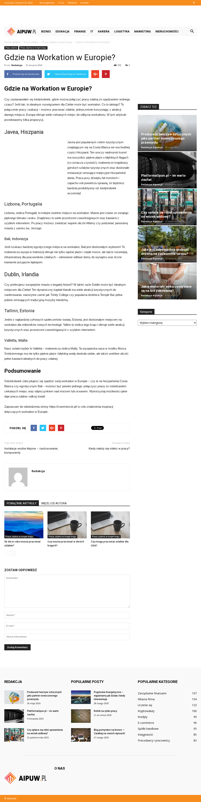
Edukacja (62, 31)
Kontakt (84, 2)
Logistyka (122, 31)
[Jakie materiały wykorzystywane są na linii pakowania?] (167, 281)
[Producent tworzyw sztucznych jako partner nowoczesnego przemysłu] (14, 697)
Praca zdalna (11, 47)
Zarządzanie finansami (152, 693)
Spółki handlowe (148, 728)
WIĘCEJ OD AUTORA (54, 503)
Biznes (46, 31)
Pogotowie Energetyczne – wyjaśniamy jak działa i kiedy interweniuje (109, 696)
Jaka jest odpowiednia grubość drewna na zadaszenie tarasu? (165, 252)
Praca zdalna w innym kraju (33, 47)
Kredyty (142, 717)
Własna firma (146, 699)
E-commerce (146, 723)
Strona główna (46, 2)
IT (91, 31)
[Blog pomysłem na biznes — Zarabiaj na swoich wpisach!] (81, 735)
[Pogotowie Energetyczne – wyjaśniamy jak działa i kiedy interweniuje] (81, 697)
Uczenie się (145, 705)
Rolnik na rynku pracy (105, 711)
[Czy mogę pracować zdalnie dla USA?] (110, 524)
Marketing (142, 31)
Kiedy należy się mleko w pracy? (109, 448)
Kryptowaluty (146, 711)
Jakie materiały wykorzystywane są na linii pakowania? (166, 288)
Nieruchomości (166, 31)
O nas (61, 2)
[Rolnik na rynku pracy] (81, 716)
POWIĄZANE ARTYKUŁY (22, 503)
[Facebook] (194, 3)
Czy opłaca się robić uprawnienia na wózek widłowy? (166, 214)
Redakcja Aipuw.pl (152, 147)
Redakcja (16, 65)
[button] (192, 31)
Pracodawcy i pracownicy (154, 740)
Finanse (80, 31)
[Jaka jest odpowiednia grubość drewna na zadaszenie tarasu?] (167, 244)
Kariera (104, 31)
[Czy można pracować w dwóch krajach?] (67, 524)
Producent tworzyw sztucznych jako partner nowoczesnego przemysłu (166, 138)
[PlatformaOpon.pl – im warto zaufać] (167, 170)
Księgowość (145, 734)
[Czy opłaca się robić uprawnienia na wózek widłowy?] (167, 207)
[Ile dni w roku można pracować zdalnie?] (23, 524)
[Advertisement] (100, 16)
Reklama (72, 2)
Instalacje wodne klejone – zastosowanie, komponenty (31, 450)
